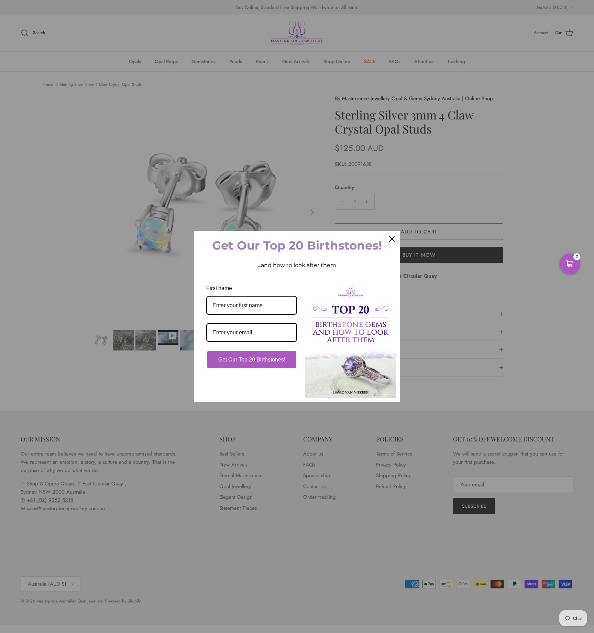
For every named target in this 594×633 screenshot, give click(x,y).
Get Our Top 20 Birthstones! (251, 359)
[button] (570, 263)
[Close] (392, 239)
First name (219, 288)
